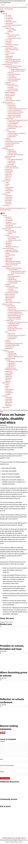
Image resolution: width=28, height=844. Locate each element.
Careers (20, 842)
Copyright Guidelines (5, 784)
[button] (2, 733)
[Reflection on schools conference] (14, 688)
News (11, 622)
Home (1, 410)
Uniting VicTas (4, 796)
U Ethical (2, 793)
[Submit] (26, 4)
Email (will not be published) (7, 765)
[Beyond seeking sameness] (14, 715)
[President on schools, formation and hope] (14, 634)
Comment (2, 741)
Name (2, 759)
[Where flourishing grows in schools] (14, 661)
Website (2, 771)
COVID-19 (6, 410)
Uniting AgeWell (4, 790)
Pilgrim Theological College (7, 787)
